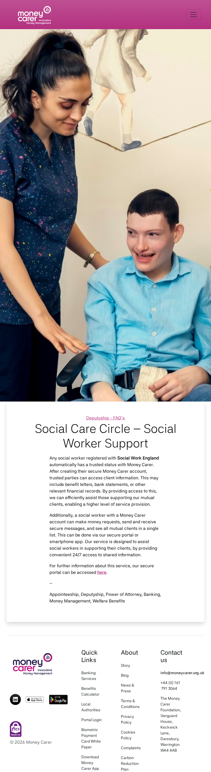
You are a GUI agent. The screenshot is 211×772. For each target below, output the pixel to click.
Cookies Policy (128, 735)
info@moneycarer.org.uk (182, 673)
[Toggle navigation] (193, 14)
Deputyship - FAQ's (105, 417)
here (101, 572)
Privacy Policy (127, 719)
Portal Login (91, 720)
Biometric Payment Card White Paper (91, 738)
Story (125, 665)
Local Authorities (90, 707)
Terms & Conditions (130, 704)
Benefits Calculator (90, 691)
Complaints (131, 748)
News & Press (127, 688)
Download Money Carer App (90, 763)
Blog (125, 675)
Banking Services (88, 676)
